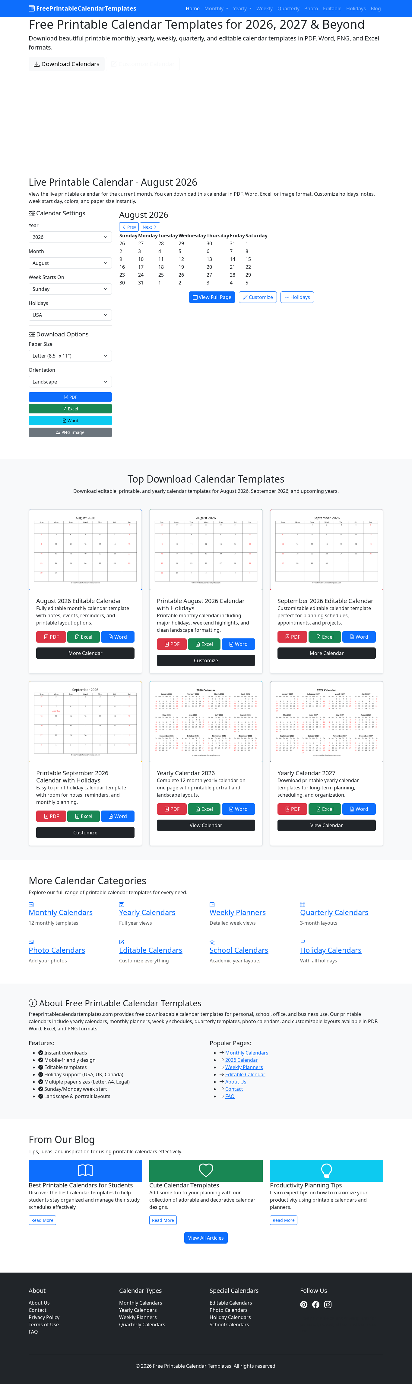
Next (148, 227)
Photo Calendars (229, 1310)
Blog (376, 8)
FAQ (230, 1096)
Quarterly (288, 8)
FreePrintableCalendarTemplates (85, 8)
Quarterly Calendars (142, 1324)
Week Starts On (46, 277)
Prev (131, 227)
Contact (234, 1089)
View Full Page (214, 297)
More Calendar (85, 653)
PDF (72, 397)
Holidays (356, 8)
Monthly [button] (214, 8)
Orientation (42, 370)
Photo (311, 8)
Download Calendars (70, 64)
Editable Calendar (245, 1074)
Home (193, 8)
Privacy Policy (44, 1317)
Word (72, 420)
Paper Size (40, 344)
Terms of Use (44, 1324)
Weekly (264, 8)
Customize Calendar (146, 64)
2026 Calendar (241, 1060)
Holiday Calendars (230, 1317)
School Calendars (229, 1324)
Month (36, 251)
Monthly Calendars (246, 1052)
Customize (260, 297)
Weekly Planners (244, 1067)
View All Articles (206, 1238)
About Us (235, 1081)
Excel (72, 409)
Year (34, 225)
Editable (332, 8)
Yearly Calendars (138, 1310)
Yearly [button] (240, 8)
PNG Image (72, 432)
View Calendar (206, 825)
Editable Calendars (231, 1302)
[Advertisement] (206, 116)
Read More (42, 1220)
